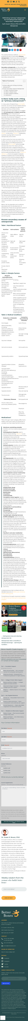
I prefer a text (7, 770)
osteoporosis (21, 54)
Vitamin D (16, 133)
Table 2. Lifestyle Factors (11, 91)
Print (4, 50)
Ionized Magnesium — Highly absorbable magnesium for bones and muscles (14, 706)
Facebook (6, 958)
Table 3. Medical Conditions (11, 93)
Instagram (6, 961)
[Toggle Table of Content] (23, 81)
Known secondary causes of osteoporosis (13, 88)
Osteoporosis (14, 26)
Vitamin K (19, 434)
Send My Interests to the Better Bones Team (14, 822)
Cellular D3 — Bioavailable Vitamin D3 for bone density (14, 698)
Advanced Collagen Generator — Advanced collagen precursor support (14, 686)
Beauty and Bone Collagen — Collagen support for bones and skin (13, 683)
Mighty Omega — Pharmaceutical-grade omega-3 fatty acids (14, 714)
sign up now (6, 983)
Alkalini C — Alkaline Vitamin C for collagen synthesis (14, 690)
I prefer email (7, 772)
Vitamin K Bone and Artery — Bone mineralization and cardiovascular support (14, 702)
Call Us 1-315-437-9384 (9, 938)
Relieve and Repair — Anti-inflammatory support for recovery (14, 717)
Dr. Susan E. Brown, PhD (11, 24)
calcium (3, 133)
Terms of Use (12, 1017)
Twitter (6, 964)
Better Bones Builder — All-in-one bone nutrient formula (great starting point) (13, 671)
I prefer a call (7, 768)
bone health (21, 104)
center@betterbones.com (10, 945)
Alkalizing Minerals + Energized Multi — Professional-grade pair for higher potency (14, 675)
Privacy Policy (6, 1017)
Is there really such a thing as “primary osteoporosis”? (12, 86)
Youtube (6, 966)
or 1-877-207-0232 (8, 940)
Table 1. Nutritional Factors (11, 90)
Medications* (8, 95)
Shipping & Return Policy (19, 1017)
